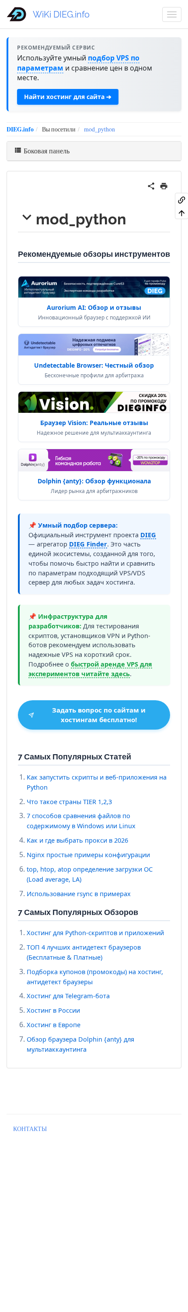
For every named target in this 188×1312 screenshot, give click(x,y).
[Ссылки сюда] (181, 199)
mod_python (99, 129)
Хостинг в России (53, 1010)
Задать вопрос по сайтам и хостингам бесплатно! (99, 714)
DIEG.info (20, 129)
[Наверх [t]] (181, 212)
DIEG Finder (88, 543)
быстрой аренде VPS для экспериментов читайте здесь (90, 669)
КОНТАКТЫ (30, 1128)
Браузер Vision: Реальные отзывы (94, 422)
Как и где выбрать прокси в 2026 (77, 840)
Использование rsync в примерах (79, 893)
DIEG (148, 534)
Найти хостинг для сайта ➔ (67, 96)
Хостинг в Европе (53, 1024)
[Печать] (164, 184)
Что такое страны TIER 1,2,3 (69, 801)
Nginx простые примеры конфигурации (88, 854)
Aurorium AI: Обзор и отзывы (94, 307)
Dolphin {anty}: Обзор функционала (94, 481)
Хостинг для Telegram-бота (68, 995)
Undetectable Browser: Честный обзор (94, 365)
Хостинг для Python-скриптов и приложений (95, 932)
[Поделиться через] (151, 184)
